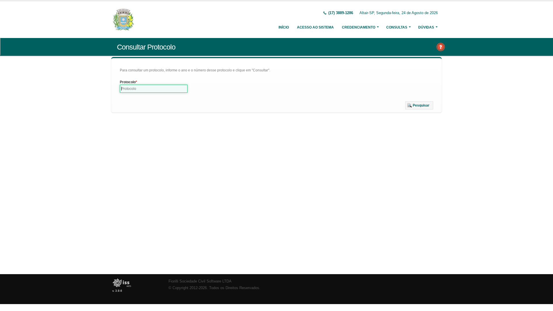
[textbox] (154, 89)
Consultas (396, 27)
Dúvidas (426, 27)
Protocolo (128, 82)
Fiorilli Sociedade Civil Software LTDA (200, 281)
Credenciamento (358, 27)
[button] (419, 105)
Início (284, 27)
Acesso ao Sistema (315, 27)
